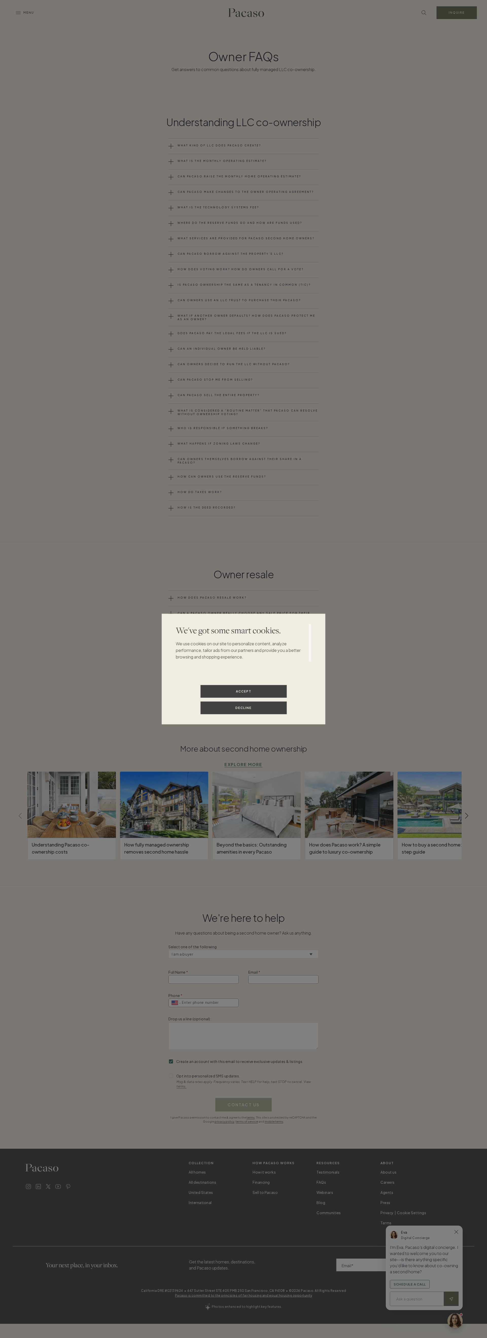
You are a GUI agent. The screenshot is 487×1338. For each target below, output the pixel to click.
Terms (386, 1223)
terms (251, 1117)
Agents (386, 1192)
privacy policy (224, 1121)
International (200, 1202)
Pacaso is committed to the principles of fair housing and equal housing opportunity (243, 1295)
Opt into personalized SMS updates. (208, 1076)
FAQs (321, 1182)
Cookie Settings (411, 1212)
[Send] (451, 1299)
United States (201, 1192)
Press (385, 1202)
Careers (387, 1182)
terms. (181, 1086)
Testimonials (328, 1172)
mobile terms (274, 1121)
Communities (329, 1212)
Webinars (325, 1192)
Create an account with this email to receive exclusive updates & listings (239, 1061)
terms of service (247, 1121)
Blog (321, 1202)
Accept (243, 691)
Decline (243, 708)
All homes (197, 1172)
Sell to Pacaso (265, 1192)
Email (253, 972)
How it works (264, 1172)
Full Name (177, 972)
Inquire (457, 12)
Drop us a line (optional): (189, 1019)
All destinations (202, 1182)
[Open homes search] (423, 12)
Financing (261, 1182)
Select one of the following (192, 946)
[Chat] (455, 1320)
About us (388, 1172)
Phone (174, 995)
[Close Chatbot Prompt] (456, 1232)
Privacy (387, 1212)
